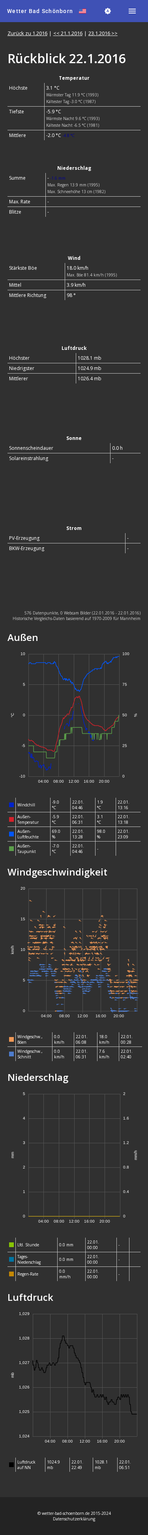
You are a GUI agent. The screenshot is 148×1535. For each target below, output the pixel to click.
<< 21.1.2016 (67, 33)
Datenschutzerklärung (74, 1519)
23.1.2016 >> (103, 33)
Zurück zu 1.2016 (27, 33)
